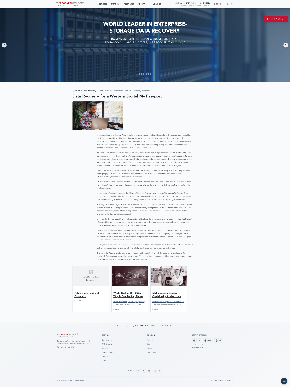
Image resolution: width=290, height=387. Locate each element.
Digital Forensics (107, 352)
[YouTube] (160, 371)
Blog (148, 344)
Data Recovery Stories (93, 91)
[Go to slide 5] (148, 74)
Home (77, 91)
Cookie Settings (218, 380)
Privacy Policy (151, 352)
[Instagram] (149, 371)
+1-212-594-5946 (203, 3)
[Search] (224, 4)
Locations (105, 356)
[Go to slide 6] (150, 74)
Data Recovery (107, 340)
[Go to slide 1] (139, 74)
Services (103, 4)
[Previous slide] (4, 45)
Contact (104, 360)
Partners (115, 4)
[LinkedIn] (155, 371)
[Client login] (232, 4)
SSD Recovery (106, 348)
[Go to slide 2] (141, 74)
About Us (142, 4)
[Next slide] (285, 45)
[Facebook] (144, 371)
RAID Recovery (107, 344)
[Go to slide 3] (144, 74)
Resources (129, 4)
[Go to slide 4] (146, 74)
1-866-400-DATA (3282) (67, 347)
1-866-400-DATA (184, 3)
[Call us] (284, 381)
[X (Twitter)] (138, 371)
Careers (149, 348)
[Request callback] (228, 4)
